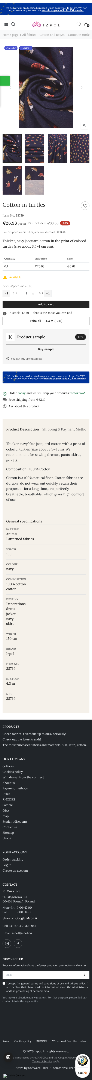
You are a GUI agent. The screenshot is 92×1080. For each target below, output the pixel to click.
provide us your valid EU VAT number (63, 10)
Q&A (6, 810)
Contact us (10, 827)
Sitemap (8, 833)
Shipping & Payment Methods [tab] (66, 429)
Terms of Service (42, 1061)
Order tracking (13, 859)
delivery (8, 766)
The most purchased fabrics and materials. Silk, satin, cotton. (45, 745)
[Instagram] (7, 943)
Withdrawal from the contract (23, 777)
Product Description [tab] (22, 429)
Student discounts (15, 821)
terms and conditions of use (48, 983)
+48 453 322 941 (24, 926)
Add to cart (46, 304)
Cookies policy (13, 772)
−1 (6, 293)
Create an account (15, 870)
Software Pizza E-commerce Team (52, 1068)
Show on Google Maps (18, 918)
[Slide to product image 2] (35, 148)
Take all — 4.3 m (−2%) (46, 321)
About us (9, 783)
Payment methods (15, 788)
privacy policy (77, 983)
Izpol (10, 653)
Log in (7, 865)
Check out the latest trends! (22, 739)
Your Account (15, 852)
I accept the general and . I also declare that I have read (47, 987)
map (6, 816)
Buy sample (46, 349)
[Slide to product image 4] (80, 148)
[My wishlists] (78, 24)
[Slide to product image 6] (35, 180)
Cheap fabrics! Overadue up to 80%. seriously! (34, 734)
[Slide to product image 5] (12, 180)
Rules (6, 794)
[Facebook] (18, 943)
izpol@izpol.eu (22, 933)
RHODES (9, 799)
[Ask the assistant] (8, 1057)
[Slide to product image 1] (12, 148)
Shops (7, 838)
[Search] (13, 24)
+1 (48, 293)
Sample (8, 805)
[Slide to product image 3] (57, 148)
